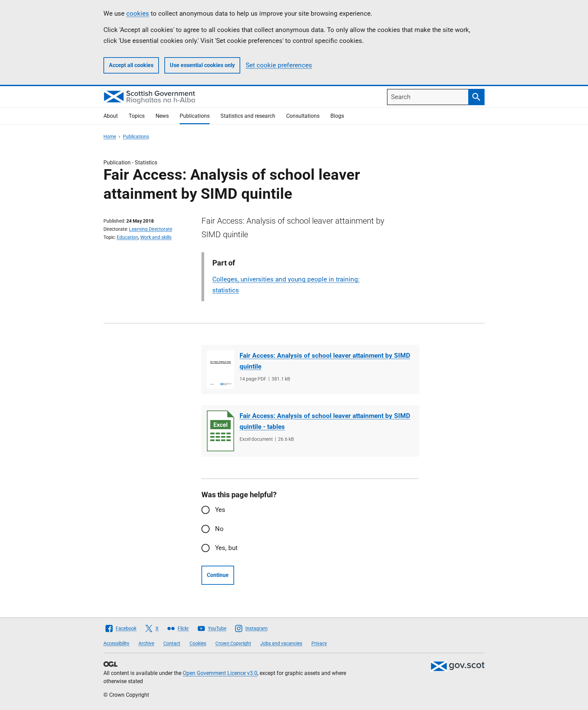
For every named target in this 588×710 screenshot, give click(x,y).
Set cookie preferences (279, 65)
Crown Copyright (233, 643)
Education (127, 237)
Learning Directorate (150, 229)
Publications (195, 116)
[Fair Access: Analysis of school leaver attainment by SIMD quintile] (220, 369)
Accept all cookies (131, 65)
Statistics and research (247, 116)
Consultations (303, 116)
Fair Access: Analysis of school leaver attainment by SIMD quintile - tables (325, 421)
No (219, 529)
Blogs (337, 116)
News (162, 116)
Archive (146, 643)
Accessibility (116, 643)
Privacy (319, 643)
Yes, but (226, 548)
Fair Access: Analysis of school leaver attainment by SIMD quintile (325, 361)
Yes (220, 510)
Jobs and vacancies (281, 643)
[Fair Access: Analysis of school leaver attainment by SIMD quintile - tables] (220, 430)
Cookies (198, 643)
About (110, 116)
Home (109, 136)
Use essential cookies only (202, 65)
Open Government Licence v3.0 (220, 673)
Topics (137, 116)
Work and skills (156, 237)
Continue (218, 575)
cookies (137, 13)
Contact (171, 643)
